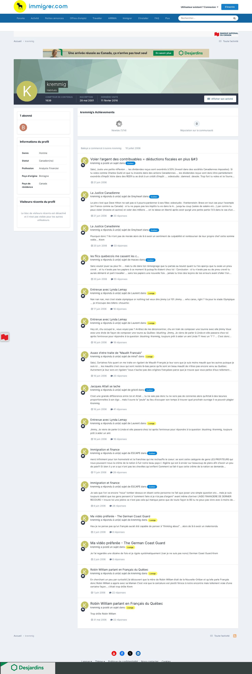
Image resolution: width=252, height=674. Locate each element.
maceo (135, 259)
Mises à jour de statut (216, 18)
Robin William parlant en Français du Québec (119, 569)
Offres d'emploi (78, 18)
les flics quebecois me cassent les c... (114, 256)
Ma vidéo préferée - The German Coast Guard (120, 516)
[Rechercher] (234, 18)
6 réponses (118, 532)
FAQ (157, 18)
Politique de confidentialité (123, 661)
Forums (21, 18)
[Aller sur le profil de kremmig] (84, 161)
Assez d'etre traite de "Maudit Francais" (116, 352)
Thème (99, 661)
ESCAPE (135, 453)
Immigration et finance (104, 449)
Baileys (84, 148)
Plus (167, 18)
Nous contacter (149, 661)
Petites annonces (54, 18)
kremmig (116, 148)
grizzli (134, 389)
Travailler (97, 18)
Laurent (135, 293)
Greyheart (136, 196)
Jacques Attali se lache (105, 386)
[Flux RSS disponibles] (234, 636)
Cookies (166, 661)
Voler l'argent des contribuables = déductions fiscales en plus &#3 (144, 159)
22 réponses (118, 592)
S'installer (143, 18)
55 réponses (120, 279)
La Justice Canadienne (105, 192)
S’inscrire (230, 6)
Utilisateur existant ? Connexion (199, 7)
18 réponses (120, 309)
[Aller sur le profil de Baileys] (23, 127)
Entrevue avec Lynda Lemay (108, 289)
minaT (134, 356)
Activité (35, 18)
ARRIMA (112, 18)
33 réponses (120, 215)
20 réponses (120, 375)
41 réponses (120, 409)
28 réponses (119, 472)
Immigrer (127, 18)
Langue (86, 661)
